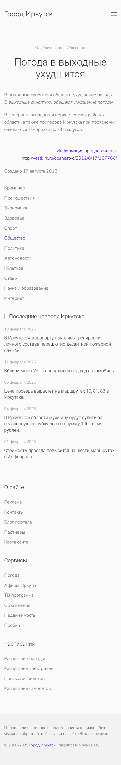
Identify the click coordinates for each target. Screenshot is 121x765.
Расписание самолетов (27, 688)
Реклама (13, 502)
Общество (14, 238)
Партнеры (14, 532)
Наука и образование (26, 288)
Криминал (14, 188)
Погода (11, 575)
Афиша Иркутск (20, 585)
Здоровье (14, 218)
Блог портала (18, 522)
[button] (114, 14)
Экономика (15, 208)
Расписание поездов (25, 659)
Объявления (17, 605)
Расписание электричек (28, 668)
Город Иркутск (28, 14)
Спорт (10, 228)
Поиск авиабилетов (24, 678)
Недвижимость (19, 615)
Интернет (14, 298)
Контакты (14, 512)
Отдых (10, 278)
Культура (13, 268)
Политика (14, 248)
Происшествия (19, 198)
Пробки (12, 625)
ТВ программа (18, 595)
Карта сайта (16, 542)
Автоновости (17, 258)
